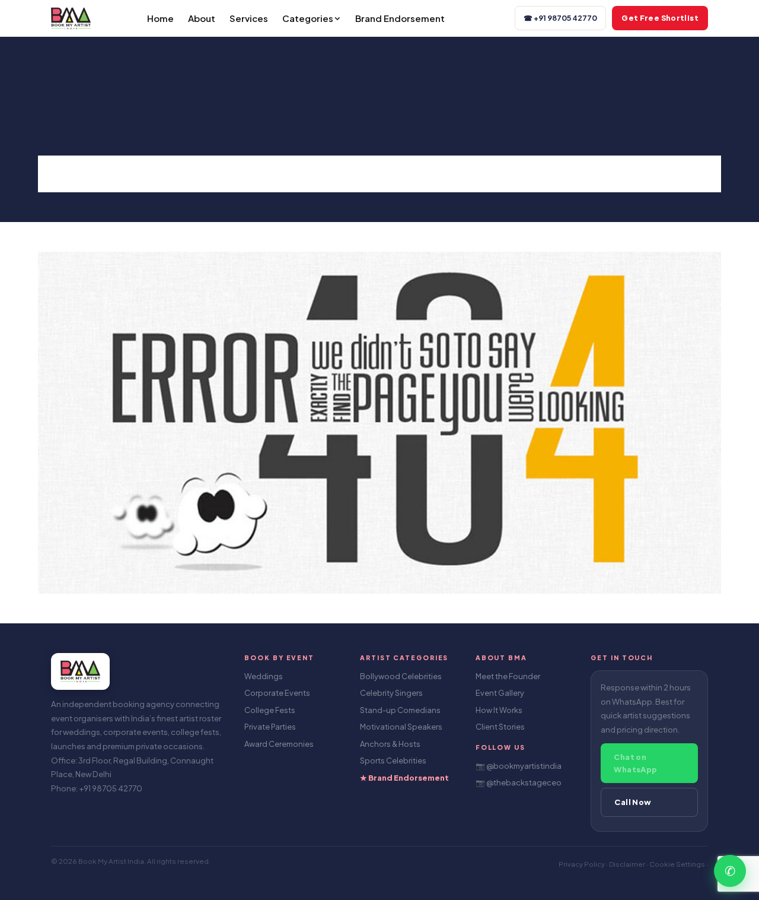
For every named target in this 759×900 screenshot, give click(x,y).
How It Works (499, 710)
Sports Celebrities (393, 760)
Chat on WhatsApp (635, 763)
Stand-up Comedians (400, 710)
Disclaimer (627, 864)
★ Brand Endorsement (404, 777)
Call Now (632, 802)
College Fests (269, 710)
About (201, 18)
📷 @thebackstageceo (519, 782)
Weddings (263, 676)
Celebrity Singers (391, 693)
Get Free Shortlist (660, 18)
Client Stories (500, 726)
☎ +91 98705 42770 (560, 18)
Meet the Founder (508, 676)
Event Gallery (500, 693)
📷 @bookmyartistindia (519, 766)
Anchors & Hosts (390, 744)
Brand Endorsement (400, 18)
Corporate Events (277, 693)
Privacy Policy (582, 864)
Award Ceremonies (279, 744)
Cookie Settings (677, 864)
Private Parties (270, 726)
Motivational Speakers (401, 726)
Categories (307, 18)
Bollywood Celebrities (401, 676)
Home (160, 18)
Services (248, 18)
